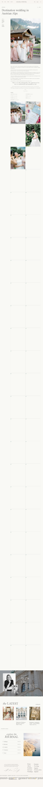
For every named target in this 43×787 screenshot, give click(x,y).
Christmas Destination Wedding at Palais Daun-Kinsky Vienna (8, 717)
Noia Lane (31, 94)
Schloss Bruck (15, 94)
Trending (3, 25)
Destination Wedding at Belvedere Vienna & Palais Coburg (20, 723)
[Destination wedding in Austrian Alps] (32, 744)
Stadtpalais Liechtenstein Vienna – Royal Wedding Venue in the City (34, 723)
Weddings (3, 7)
